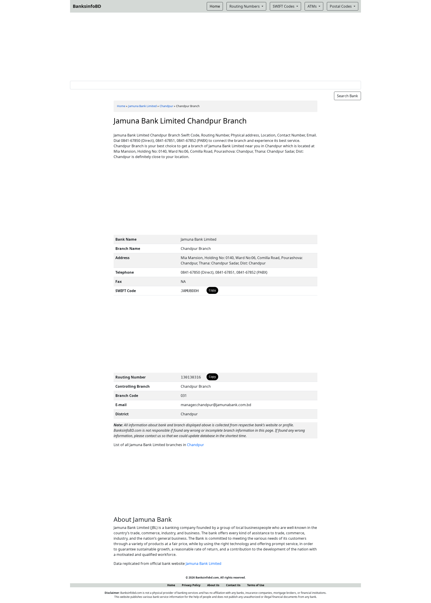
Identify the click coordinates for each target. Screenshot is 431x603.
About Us (213, 585)
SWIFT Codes (284, 6)
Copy (212, 290)
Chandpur (166, 106)
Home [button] (215, 6)
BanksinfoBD (87, 6)
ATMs (313, 6)
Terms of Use (255, 585)
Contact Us (233, 585)
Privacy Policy (191, 585)
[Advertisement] (215, 45)
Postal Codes (341, 6)
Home (121, 106)
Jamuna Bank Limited (142, 106)
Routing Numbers (245, 6)
